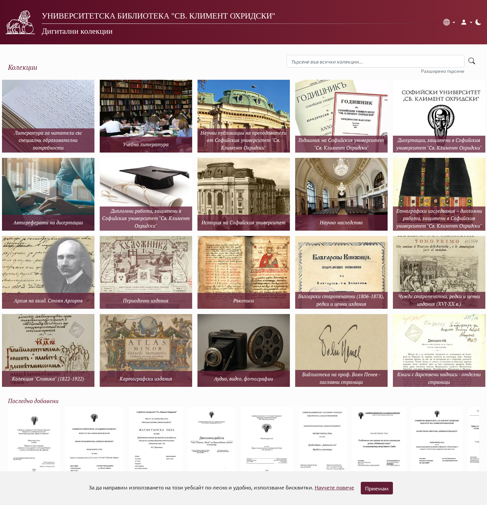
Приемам (377, 488)
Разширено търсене (442, 71)
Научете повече (334, 487)
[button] (449, 22)
